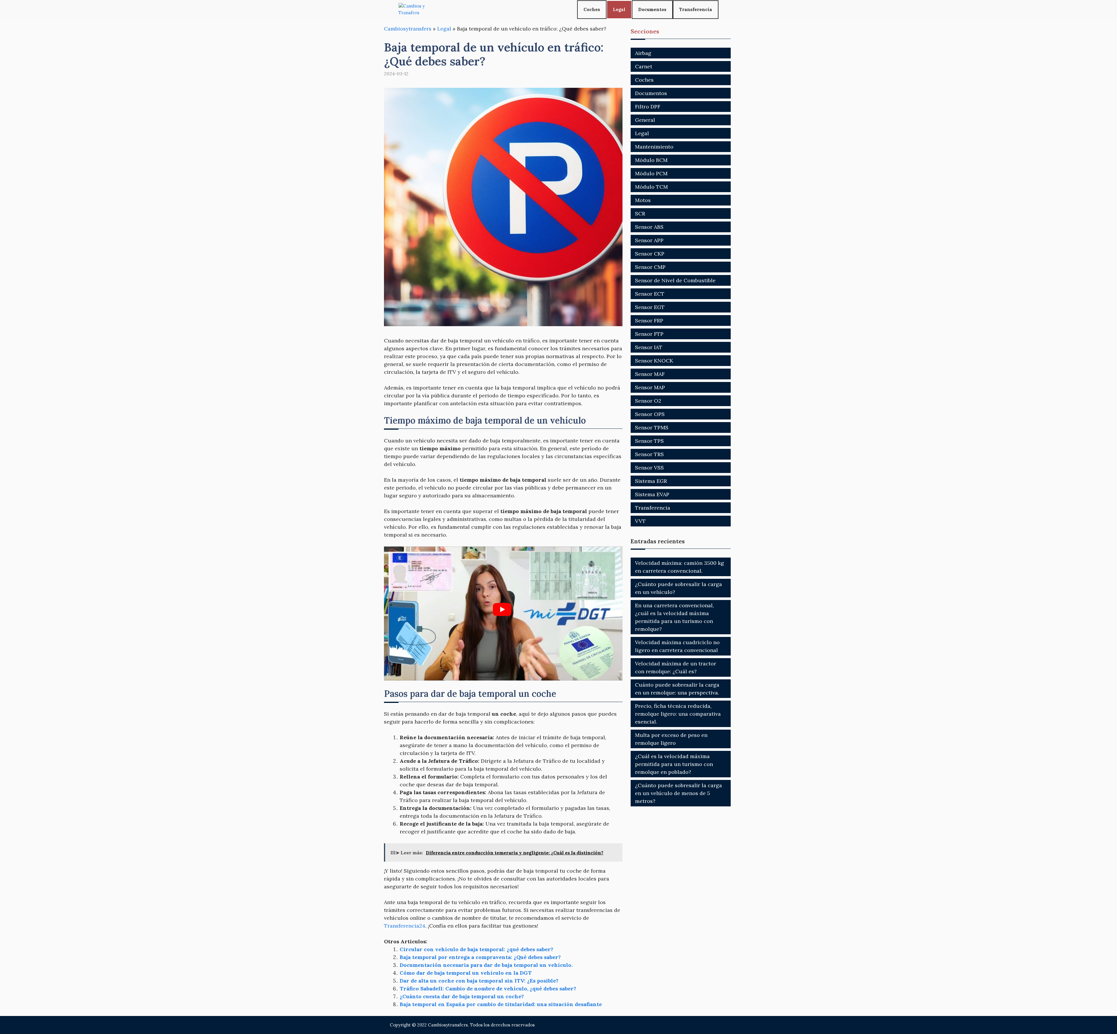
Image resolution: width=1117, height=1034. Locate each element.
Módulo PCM (651, 173)
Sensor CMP (650, 267)
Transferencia (695, 9)
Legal (619, 9)
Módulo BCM (651, 160)
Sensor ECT (649, 293)
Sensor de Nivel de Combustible (675, 280)
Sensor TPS (649, 440)
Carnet (643, 66)
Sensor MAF (650, 374)
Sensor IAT (648, 347)
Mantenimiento (654, 146)
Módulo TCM (651, 186)
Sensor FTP (649, 334)
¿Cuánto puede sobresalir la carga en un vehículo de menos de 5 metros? (678, 793)
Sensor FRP (649, 320)
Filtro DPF (647, 106)
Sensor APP (649, 240)
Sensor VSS (649, 467)
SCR (640, 213)
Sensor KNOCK (654, 360)
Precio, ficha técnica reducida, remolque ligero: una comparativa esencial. (678, 714)
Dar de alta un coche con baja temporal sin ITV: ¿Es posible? (479, 980)
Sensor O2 (648, 400)
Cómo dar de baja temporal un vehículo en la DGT (466, 972)
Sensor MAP (650, 387)
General (645, 120)
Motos (643, 200)
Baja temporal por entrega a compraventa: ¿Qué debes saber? (480, 957)
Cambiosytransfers (407, 28)
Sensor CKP (649, 253)
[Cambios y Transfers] (420, 9)
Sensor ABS (649, 227)
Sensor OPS (650, 414)
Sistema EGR (651, 481)
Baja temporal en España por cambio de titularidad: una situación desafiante (501, 1004)
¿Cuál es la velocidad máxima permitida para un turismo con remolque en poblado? (674, 764)
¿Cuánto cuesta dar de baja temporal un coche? (462, 996)
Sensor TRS (649, 454)
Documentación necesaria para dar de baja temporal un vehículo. (486, 965)
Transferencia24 (404, 925)
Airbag (643, 53)
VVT (640, 521)
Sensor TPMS (651, 427)
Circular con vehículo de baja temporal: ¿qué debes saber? (476, 949)
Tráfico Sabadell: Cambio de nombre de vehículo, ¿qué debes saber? (488, 988)
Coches (592, 9)
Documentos (652, 9)
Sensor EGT (650, 307)
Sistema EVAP (652, 494)
